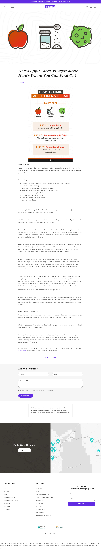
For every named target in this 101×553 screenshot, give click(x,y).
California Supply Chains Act (44, 515)
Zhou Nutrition (55, 533)
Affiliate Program (40, 509)
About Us (7, 503)
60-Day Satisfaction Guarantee (44, 497)
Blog (5, 494)
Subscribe (81, 504)
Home (37, 491)
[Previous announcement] (3, 1)
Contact (6, 491)
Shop (5, 488)
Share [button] (22, 82)
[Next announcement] (98, 1)
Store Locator (39, 488)
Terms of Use (39, 503)
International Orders (10, 497)
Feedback (7, 506)
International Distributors (11, 500)
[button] (6, 7)
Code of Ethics (40, 512)
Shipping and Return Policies (44, 494)
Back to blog (51, 357)
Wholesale (7, 509)
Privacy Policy (40, 500)
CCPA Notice (39, 506)
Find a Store (24, 450)
